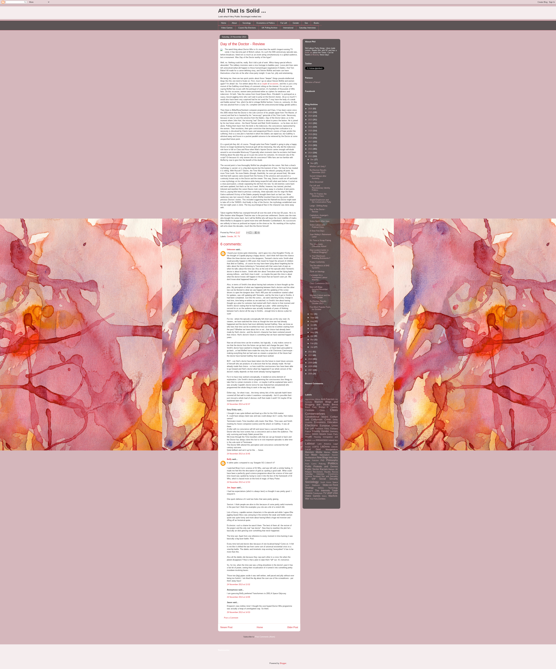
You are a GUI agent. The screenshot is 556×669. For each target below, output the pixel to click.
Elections (311, 425)
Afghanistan (309, 399)
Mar (312, 340)
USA (335, 493)
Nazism (335, 455)
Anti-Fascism (327, 399)
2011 (310, 355)
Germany (334, 431)
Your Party (314, 499)
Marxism (309, 452)
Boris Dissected (316, 182)
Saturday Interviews (307, 28)
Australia (308, 402)
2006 (310, 374)
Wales (324, 496)
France (308, 431)
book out (308, 52)
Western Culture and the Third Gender (320, 296)
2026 (310, 109)
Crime (327, 419)
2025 (310, 112)
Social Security (328, 479)
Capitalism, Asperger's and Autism (319, 216)
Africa (317, 399)
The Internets (322, 490)
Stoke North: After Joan (319, 221)
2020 (310, 131)
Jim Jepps (231, 488)
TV (239, 236)
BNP (319, 405)
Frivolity (316, 431)
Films (326, 429)
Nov (312, 163)
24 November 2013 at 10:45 (238, 454)
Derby (335, 420)
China (322, 410)
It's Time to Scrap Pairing (320, 240)
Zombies (321, 499)
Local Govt (313, 449)
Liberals (334, 447)
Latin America (324, 444)
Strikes (321, 488)
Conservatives (315, 413)
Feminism (319, 429)
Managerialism (332, 449)
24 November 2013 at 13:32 (238, 584)
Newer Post (226, 627)
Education (332, 422)
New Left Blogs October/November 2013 (319, 289)
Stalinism (316, 485)
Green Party (332, 434)
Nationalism (325, 455)
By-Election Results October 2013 (318, 302)
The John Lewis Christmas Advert (318, 245)
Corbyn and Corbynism (321, 418)
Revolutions (318, 472)
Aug (312, 321)
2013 (310, 156)
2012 (310, 352)
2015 (310, 149)
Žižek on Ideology (317, 271)
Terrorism (309, 491)
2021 (310, 127)
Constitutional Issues (316, 417)
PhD (322, 460)
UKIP (329, 493)
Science (308, 476)
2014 (310, 153)
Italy (336, 440)
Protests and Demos (325, 466)
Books (316, 23)
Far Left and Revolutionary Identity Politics (320, 187)
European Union (329, 425)
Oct (312, 314)
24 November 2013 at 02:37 (238, 404)
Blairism (318, 402)
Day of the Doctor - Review (242, 44)
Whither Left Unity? (318, 166)
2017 (310, 142)
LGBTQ (315, 447)
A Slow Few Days (317, 231)
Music (314, 454)
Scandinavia (333, 474)
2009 (310, 363)
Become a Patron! (312, 82)
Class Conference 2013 (319, 283)
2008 (310, 366)
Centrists (309, 410)
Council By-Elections (247, 28)
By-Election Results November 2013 (318, 171)
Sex (306, 23)
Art (336, 399)
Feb (312, 343)
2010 (310, 359)
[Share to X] (253, 232)
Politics (333, 463)
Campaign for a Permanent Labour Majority (318, 277)
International (288, 28)
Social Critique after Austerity (318, 177)
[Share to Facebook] (255, 232)
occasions (274, 84)
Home (223, 23)
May (312, 332)
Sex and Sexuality (329, 476)
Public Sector (312, 469)
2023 (310, 120)
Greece (308, 434)
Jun (312, 329)
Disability (308, 422)
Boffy (229, 459)
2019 (310, 134)
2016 (310, 145)
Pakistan (315, 460)
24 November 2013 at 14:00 (238, 597)
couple (264, 84)
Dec (312, 159)
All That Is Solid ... (242, 11)
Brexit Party (311, 407)
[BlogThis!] (250, 232)
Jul (311, 325)
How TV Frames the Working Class (318, 195)
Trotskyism (317, 493)
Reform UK (333, 469)
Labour (310, 443)
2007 (310, 370)
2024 (310, 116)
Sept (312, 318)
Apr (312, 336)
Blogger (283, 663)
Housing (317, 437)
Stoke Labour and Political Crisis (317, 226)
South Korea (325, 482)
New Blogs (322, 457)
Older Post (292, 627)
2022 (310, 123)
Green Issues (319, 434)
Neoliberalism (310, 458)
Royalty (327, 472)
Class (334, 410)
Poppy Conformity (317, 262)
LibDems (325, 446)
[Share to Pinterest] (258, 232)
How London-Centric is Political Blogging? (319, 251)
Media (319, 452)
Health (308, 437)
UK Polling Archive (269, 28)
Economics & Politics (266, 23)
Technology (333, 488)
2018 (310, 138)
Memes (327, 452)
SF (235, 236)
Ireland (331, 440)
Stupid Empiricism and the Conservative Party (320, 201)
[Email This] (247, 232)
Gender (296, 23)
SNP (314, 479)
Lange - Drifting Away (319, 206)
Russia (335, 472)
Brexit (335, 404)
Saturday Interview (314, 474)
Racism (324, 469)
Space (335, 482)
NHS (331, 458)
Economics (319, 422)
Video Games (227, 28)
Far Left (283, 23)
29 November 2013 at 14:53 (238, 612)
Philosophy (332, 460)
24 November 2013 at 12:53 (238, 482)
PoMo (308, 466)
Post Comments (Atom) (265, 637)
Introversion (322, 440)
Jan (312, 347)
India (313, 440)
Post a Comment (231, 618)
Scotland (316, 476)
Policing (322, 464)
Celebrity (334, 407)
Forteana (334, 429)
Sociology (247, 23)
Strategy (309, 488)
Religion (308, 472)
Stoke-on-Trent (330, 485)
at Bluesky (314, 55)
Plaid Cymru (311, 464)
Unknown (231, 249)
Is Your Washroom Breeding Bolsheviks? (320, 257)
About (234, 23)
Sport (307, 485)
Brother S (323, 407)
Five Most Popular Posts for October (320, 308)
